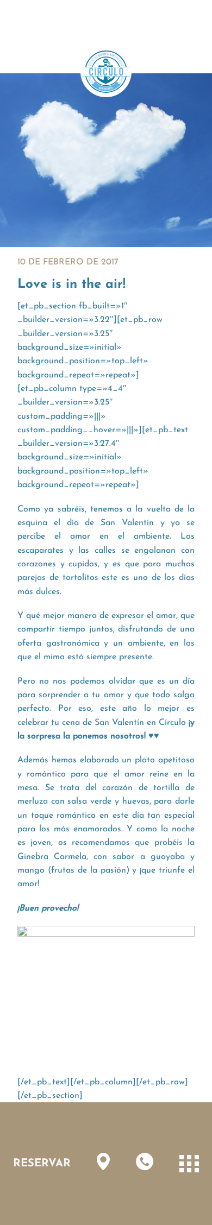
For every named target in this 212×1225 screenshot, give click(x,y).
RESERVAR (42, 1163)
